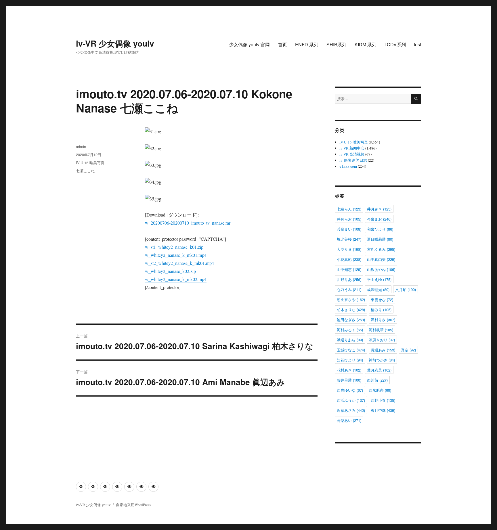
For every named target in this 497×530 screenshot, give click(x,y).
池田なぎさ (351, 319)
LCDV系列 (395, 44)
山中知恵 (349, 269)
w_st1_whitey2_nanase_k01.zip (174, 247)
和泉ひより (380, 229)
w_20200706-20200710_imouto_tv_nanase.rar (187, 223)
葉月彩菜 (379, 370)
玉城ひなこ (351, 350)
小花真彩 (349, 259)
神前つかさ (382, 360)
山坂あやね (381, 269)
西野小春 (383, 400)
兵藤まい (349, 229)
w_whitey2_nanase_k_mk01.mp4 (176, 255)
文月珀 (405, 289)
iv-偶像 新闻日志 (353, 160)
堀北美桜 (349, 239)
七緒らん (349, 209)
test (417, 44)
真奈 (408, 350)
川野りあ (349, 279)
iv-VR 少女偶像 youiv (115, 43)
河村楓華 (381, 329)
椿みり (381, 309)
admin (81, 146)
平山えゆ (379, 279)
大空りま (349, 249)
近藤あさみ (351, 410)
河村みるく (350, 329)
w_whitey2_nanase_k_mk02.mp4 (176, 279)
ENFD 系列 (306, 44)
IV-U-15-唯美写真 (90, 162)
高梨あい (349, 420)
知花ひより (350, 360)
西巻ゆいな (350, 390)
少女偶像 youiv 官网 (249, 44)
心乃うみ (349, 289)
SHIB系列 (336, 44)
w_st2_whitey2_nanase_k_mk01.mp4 (179, 263)
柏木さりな (351, 309)
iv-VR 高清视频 (351, 154)
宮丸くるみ (381, 249)
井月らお (349, 219)
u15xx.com (348, 166)
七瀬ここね (85, 170)
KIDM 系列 (365, 44)
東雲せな (382, 299)
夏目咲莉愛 (380, 239)
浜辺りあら (350, 340)
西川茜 (377, 380)
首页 (282, 44)
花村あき (349, 370)
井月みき (379, 209)
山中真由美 (381, 259)
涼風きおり (382, 340)
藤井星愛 (349, 380)
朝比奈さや (351, 299)
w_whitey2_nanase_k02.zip (170, 271)
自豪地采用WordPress (133, 504)
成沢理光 (378, 289)
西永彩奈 (380, 390)
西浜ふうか (351, 400)
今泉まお (379, 219)
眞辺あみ (383, 350)
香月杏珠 (383, 410)
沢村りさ (383, 319)
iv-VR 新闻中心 (351, 148)
